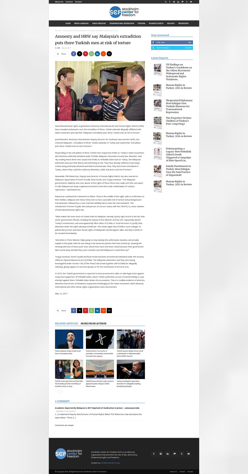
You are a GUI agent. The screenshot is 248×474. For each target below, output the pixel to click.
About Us (59, 2)
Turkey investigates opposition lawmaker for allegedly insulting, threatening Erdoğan (129, 383)
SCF (58, 48)
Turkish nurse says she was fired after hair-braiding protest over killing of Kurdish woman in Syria (69, 383)
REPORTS (171, 23)
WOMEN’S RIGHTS (156, 23)
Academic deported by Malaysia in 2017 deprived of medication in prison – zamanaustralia (97, 408)
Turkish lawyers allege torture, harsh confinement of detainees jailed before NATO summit (130, 353)
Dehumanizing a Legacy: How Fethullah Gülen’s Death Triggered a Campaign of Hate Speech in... (178, 154)
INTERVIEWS (183, 23)
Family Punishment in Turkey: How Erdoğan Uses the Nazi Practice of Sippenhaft (178, 170)
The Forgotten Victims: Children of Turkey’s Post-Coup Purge (179, 121)
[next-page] (60, 391)
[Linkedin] (178, 2)
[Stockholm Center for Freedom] (124, 12)
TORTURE (141, 23)
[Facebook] (170, 2)
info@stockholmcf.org (110, 463)
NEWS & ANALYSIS (81, 23)
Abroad (58, 30)
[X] (187, 2)
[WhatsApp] (91, 53)
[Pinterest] (85, 53)
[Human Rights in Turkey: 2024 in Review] (157, 138)
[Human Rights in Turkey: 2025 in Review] (157, 90)
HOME (68, 23)
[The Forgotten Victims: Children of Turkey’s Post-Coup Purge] (157, 123)
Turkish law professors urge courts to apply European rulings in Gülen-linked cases (100, 383)
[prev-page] (56, 391)
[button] (166, 2)
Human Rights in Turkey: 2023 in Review (179, 183)
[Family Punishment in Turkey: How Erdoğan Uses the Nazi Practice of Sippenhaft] (157, 171)
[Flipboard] (174, 2)
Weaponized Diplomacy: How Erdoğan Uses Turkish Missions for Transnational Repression (179, 106)
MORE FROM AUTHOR (93, 323)
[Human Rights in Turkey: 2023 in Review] (157, 186)
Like (189, 42)
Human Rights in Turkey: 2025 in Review (179, 86)
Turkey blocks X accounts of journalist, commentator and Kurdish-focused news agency (99, 353)
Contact (69, 2)
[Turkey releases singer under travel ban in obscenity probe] (69, 339)
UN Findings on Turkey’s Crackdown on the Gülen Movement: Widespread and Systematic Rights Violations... (179, 72)
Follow (188, 48)
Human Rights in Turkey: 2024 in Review (179, 135)
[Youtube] (191, 2)
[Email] (109, 53)
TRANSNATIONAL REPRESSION (121, 23)
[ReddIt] (103, 53)
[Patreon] (182, 2)
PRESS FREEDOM (99, 23)
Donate (78, 2)
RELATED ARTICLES (66, 323)
